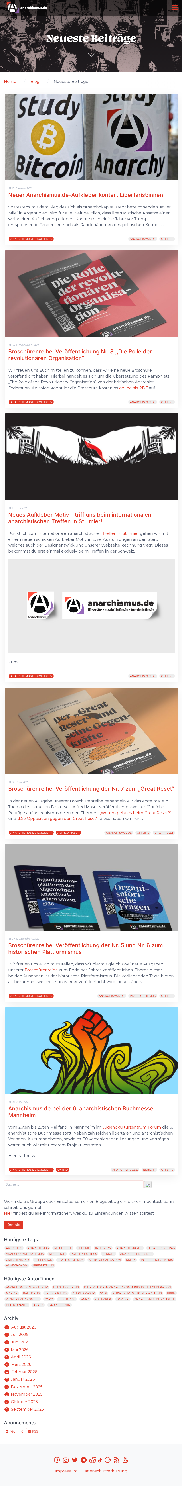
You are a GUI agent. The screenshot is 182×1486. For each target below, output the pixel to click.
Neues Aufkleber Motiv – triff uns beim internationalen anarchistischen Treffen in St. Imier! (79, 518)
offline (167, 239)
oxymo (62, 1169)
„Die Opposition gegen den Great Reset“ (57, 818)
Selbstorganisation (105, 1259)
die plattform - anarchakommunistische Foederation (127, 1287)
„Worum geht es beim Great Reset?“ (135, 812)
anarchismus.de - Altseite (154, 1299)
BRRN (171, 1293)
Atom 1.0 (16, 1431)
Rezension (57, 1253)
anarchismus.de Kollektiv (31, 239)
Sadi (103, 1293)
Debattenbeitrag (161, 1248)
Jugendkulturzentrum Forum (132, 1127)
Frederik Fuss (56, 1293)
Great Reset (164, 832)
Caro (49, 1299)
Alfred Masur (68, 832)
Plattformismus (143, 996)
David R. (123, 1299)
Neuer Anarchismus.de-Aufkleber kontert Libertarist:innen (85, 195)
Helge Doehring (66, 1287)
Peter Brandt (17, 1305)
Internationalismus (157, 1259)
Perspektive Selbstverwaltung (137, 1293)
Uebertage (66, 1299)
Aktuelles (14, 1248)
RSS (34, 1431)
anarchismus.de (143, 239)
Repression (43, 1259)
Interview (103, 1248)
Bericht (149, 1169)
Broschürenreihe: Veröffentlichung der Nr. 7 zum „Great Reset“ (91, 788)
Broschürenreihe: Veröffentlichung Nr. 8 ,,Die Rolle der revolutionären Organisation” (80, 354)
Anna (85, 1299)
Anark (38, 1305)
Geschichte (63, 1248)
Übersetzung (43, 1265)
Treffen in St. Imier (121, 533)
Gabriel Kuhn (59, 1305)
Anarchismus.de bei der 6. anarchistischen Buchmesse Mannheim (80, 1111)
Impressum (66, 1471)
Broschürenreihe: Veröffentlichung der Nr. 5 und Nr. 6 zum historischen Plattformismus (85, 948)
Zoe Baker (103, 1299)
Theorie (83, 1248)
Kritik (130, 1259)
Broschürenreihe (41, 970)
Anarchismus (38, 1248)
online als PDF (133, 388)
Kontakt (13, 1225)
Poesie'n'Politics (84, 1253)
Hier (8, 1213)
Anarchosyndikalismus (25, 1253)
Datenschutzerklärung (105, 1471)
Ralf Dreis (31, 1293)
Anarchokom (16, 1265)
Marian (12, 1293)
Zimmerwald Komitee (22, 1299)
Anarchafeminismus (136, 1253)
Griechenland (17, 1259)
